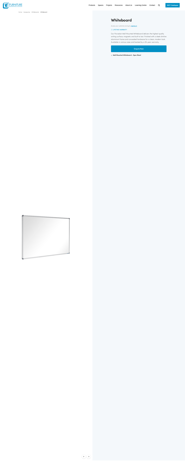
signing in (134, 26)
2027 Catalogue (172, 5)
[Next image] (89, 456)
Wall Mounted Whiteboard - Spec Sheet (127, 55)
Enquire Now (139, 49)
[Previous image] (84, 456)
